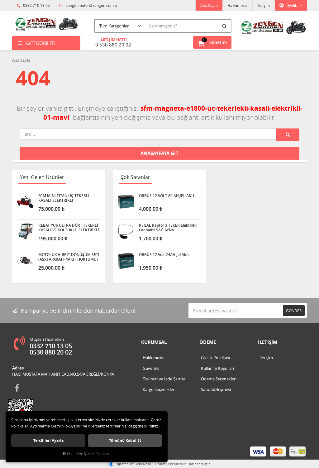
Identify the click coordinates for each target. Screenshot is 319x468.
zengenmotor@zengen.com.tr (91, 5)
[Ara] (225, 26)
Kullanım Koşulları (217, 368)
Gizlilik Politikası (215, 357)
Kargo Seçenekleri (159, 389)
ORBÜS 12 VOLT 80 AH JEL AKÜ (166, 195)
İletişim (263, 5)
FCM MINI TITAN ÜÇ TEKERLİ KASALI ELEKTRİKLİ (63, 198)
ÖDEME (207, 342)
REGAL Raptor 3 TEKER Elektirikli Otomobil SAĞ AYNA (168, 227)
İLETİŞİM (267, 342)
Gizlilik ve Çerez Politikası (89, 453)
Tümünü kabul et (125, 440)
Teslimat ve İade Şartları (164, 379)
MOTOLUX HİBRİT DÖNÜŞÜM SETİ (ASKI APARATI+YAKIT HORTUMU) (68, 257)
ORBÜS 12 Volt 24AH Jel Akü (164, 254)
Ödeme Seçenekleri (218, 379)
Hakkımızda (237, 5)
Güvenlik (151, 368)
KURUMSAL (154, 342)
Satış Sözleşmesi (216, 389)
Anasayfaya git (159, 153)
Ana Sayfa (209, 5)
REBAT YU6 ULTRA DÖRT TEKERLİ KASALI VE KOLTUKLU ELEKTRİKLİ (68, 227)
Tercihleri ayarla (48, 440)
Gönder (294, 310)
